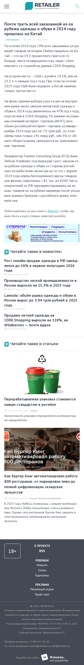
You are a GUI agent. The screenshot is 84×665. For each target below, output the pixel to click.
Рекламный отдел (42, 589)
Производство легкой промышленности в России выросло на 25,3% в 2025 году (40, 283)
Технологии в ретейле (49, 498)
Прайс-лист (42, 594)
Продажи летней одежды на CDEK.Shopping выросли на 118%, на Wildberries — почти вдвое (36, 320)
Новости (42, 565)
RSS (42, 551)
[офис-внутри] (42, 225)
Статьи (33, 410)
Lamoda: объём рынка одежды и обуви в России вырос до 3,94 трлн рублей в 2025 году (40, 300)
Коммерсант (13, 39)
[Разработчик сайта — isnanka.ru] (54, 658)
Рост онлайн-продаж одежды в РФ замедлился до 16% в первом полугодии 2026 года (41, 265)
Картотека (42, 575)
